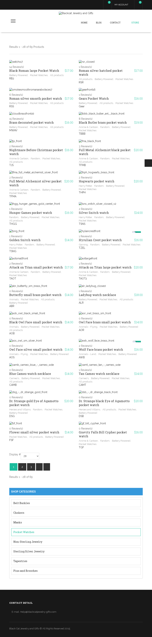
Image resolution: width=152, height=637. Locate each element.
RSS (11, 106)
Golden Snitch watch (25, 240)
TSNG (12, 251)
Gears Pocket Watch (94, 98)
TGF (81, 447)
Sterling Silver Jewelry (28, 551)
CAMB (13, 384)
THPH (82, 192)
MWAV (13, 130)
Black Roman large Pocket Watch (34, 71)
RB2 (11, 78)
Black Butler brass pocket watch (103, 122)
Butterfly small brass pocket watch (35, 295)
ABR (11, 306)
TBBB (82, 133)
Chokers (18, 512)
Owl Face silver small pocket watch (35, 349)
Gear (82, 106)
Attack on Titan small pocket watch (36, 267)
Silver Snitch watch (94, 213)
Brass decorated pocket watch (31, 122)
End (46, 467)
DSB (81, 416)
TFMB (82, 165)
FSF (11, 440)
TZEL (82, 247)
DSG (12, 416)
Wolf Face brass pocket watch (101, 349)
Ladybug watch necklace (97, 295)
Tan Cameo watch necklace (99, 374)
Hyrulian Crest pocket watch (100, 240)
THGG (13, 223)
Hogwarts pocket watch (96, 181)
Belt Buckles (21, 503)
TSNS (82, 223)
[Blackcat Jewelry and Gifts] (76, 13)
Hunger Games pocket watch (30, 213)
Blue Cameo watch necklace (30, 374)
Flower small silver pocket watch (34, 432)
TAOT (12, 278)
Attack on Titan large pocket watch (105, 267)
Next (39, 467)
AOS (11, 357)
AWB (82, 357)
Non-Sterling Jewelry (27, 541)
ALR (81, 302)
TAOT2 (83, 278)
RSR (81, 82)
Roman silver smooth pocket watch (35, 98)
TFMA (12, 196)
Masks (17, 522)
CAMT (82, 384)
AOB (12, 333)
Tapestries (20, 561)
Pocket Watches (23, 532)
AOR (81, 330)
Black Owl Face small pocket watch (35, 322)
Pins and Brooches (25, 570)
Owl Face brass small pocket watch (105, 322)
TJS (11, 165)
